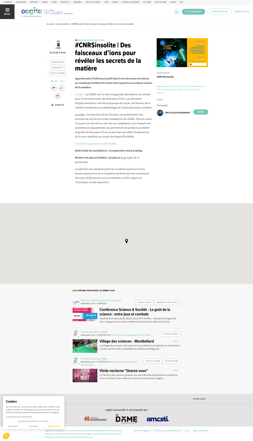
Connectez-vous (220, 11)
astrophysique (57, 62)
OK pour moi (54, 426)
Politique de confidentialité (167, 430)
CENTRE (45, 2)
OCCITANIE (147, 2)
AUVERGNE (8, 2)
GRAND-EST (65, 2)
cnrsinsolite (57, 68)
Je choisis (33, 426)
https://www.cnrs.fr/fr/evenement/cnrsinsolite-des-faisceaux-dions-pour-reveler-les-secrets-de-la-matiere (181, 89)
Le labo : (80, 94)
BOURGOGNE (21, 2)
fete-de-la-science (57, 73)
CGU (186, 430)
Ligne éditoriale (200, 430)
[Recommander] (61, 88)
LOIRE (106, 2)
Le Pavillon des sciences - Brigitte (94, 332)
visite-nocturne (171, 361)
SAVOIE (173, 2)
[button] (6, 436)
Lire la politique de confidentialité (19, 416)
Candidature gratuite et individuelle (95, 143)
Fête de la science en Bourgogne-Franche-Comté (131, 335)
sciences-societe (144, 303)
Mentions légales (141, 430)
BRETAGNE (34, 2)
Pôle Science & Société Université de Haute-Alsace (101, 300)
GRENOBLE (77, 2)
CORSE (54, 2)
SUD (181, 2)
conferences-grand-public (167, 303)
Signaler (59, 105)
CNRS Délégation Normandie (177, 112)
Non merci (13, 426)
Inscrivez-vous (241, 11)
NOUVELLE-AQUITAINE (131, 2)
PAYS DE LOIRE (160, 2)
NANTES (115, 2)
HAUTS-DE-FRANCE (93, 2)
